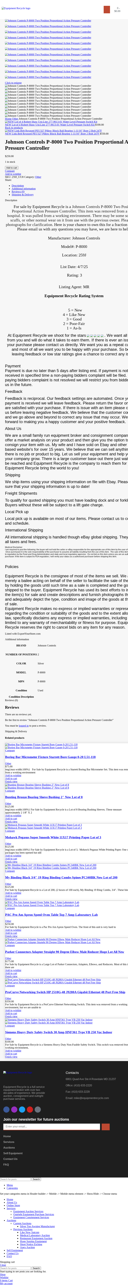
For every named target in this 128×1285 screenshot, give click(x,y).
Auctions (9, 1147)
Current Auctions (22, 1223)
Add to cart (11, 168)
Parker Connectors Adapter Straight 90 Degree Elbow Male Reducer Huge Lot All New (64, 952)
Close (3, 1265)
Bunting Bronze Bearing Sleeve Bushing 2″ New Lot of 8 (44, 797)
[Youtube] (30, 1109)
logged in (24, 725)
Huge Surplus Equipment (33, 1241)
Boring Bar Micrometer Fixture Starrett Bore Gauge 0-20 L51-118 (50, 757)
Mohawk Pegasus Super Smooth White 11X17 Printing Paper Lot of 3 (53, 837)
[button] (107, 9)
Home (8, 118)
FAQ (6, 1164)
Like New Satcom (29, 1232)
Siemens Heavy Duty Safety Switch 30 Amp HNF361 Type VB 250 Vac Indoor (58, 1032)
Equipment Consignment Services (31, 1217)
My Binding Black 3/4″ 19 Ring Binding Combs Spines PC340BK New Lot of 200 (61, 877)
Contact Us (10, 1159)
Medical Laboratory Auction (35, 1235)
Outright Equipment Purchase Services (33, 1214)
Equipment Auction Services (28, 1211)
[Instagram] (14, 1109)
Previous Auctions (22, 1229)
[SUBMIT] (106, 1127)
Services (8, 1142)
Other (15, 118)
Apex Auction (27, 1247)
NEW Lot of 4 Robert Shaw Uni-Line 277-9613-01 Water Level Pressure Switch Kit (50, 124)
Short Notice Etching (31, 1244)
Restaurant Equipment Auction (36, 1238)
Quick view (11, 781)
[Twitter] (22, 1109)
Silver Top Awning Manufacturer (37, 1226)
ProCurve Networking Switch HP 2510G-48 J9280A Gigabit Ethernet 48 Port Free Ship (65, 992)
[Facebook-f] (6, 1109)
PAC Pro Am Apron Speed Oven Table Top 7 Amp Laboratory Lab (51, 914)
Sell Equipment (12, 1153)
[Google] (38, 1109)
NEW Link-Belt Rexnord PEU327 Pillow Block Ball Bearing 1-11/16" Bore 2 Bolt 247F (52, 133)
